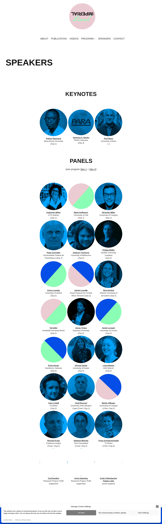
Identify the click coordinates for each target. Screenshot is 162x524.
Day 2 (93, 169)
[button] (157, 506)
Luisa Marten (108, 365)
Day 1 (84, 169)
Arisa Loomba (53, 290)
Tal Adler (53, 328)
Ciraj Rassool (81, 403)
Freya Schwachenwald (108, 441)
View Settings (143, 513)
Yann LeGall (53, 403)
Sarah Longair (108, 328)
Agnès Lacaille (81, 290)
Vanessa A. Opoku (81, 138)
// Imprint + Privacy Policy (23, 520)
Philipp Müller (108, 250)
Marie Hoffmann (81, 212)
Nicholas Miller (108, 212)
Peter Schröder (53, 253)
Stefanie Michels (81, 441)
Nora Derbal (108, 290)
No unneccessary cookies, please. (113, 513)
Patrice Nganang (53, 139)
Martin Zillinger (108, 403)
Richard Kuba (53, 441)
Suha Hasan (53, 365)
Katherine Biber (53, 212)
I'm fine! (81, 513)
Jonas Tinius (81, 328)
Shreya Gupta (81, 365)
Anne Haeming (81, 478)
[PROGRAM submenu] (94, 38)
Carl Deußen (53, 478)
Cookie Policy (8, 520)
